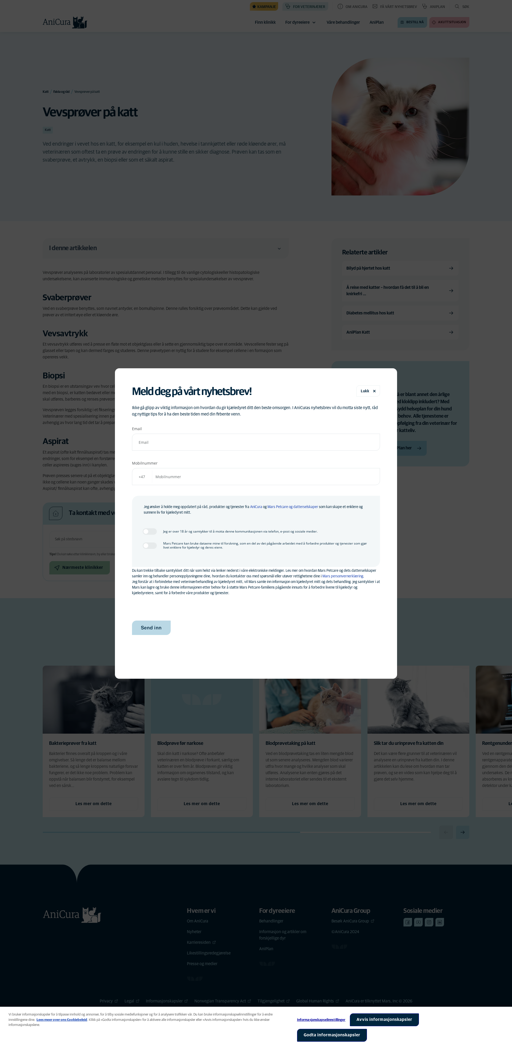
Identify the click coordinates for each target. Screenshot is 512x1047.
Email (137, 428)
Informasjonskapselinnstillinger (321, 1020)
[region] (256, 1027)
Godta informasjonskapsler (332, 1035)
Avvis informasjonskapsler (384, 1019)
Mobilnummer (145, 463)
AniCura (256, 507)
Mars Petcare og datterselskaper (292, 507)
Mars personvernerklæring (342, 576)
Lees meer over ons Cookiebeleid (62, 1020)
